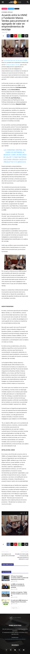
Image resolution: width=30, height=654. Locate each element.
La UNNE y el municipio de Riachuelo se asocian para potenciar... (18, 586)
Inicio (3, 6)
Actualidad (7, 6)
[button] (2, 2)
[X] (12, 35)
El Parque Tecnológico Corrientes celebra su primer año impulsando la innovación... (19, 577)
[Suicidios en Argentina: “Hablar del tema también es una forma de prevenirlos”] (6, 594)
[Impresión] (26, 35)
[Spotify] (15, 650)
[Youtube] (23, 650)
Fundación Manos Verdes (12, 64)
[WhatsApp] (19, 35)
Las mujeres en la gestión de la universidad (8, 554)
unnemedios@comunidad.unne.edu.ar (15, 639)
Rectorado (17, 8)
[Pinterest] (15, 35)
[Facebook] (8, 35)
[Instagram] (10, 650)
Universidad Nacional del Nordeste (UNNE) (15, 60)
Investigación (10, 8)
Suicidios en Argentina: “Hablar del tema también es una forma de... (19, 594)
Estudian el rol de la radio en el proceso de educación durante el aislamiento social (21, 556)
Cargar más (14, 607)
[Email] (23, 35)
